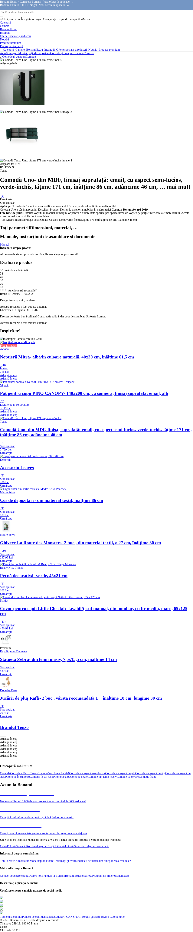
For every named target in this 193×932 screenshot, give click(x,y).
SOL (57, 916)
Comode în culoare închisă (53, 773)
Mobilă (22, 53)
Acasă (3, 53)
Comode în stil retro (18, 776)
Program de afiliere (103, 875)
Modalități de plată (86, 860)
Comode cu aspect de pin (120, 773)
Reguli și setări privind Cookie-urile (103, 916)
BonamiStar (122, 875)
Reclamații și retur (64, 860)
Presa (89, 875)
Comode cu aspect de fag (150, 773)
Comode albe (62, 776)
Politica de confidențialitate (38, 916)
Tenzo (34, 773)
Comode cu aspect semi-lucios (87, 773)
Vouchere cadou (18, 875)
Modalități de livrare (42, 860)
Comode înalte (147, 776)
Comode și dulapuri (62, 53)
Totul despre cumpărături (15, 860)
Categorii (12, 53)
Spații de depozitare (38, 53)
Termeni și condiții (11, 916)
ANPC (64, 916)
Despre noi (34, 875)
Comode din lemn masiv (102, 776)
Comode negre (79, 776)
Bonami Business (75, 875)
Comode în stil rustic (42, 776)
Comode (89, 53)
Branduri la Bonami (53, 875)
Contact (4, 875)
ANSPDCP (75, 916)
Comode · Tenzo (20, 773)
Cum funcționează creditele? (114, 860)
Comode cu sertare (128, 776)
